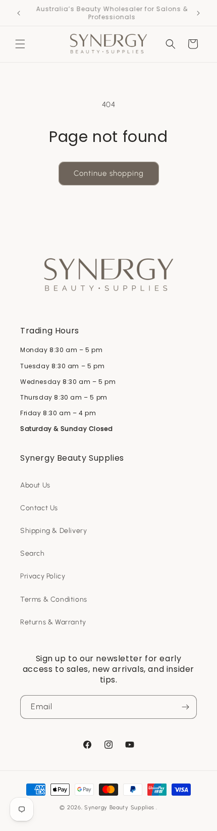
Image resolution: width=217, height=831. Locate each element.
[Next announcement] (198, 13)
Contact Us (39, 508)
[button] (20, 44)
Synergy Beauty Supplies (119, 807)
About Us (35, 485)
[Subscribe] (185, 707)
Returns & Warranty (53, 622)
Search (32, 553)
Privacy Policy (42, 576)
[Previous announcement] (19, 13)
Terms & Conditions (53, 599)
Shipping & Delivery (53, 530)
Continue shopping (109, 173)
